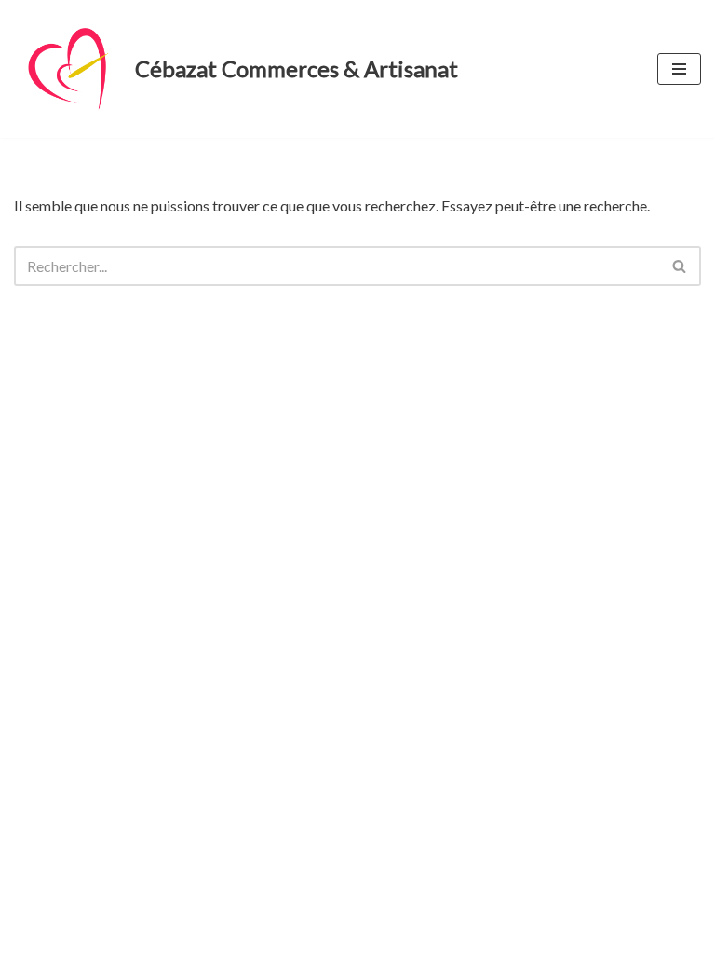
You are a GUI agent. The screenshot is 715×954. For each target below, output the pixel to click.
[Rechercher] (680, 266)
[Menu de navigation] (679, 69)
